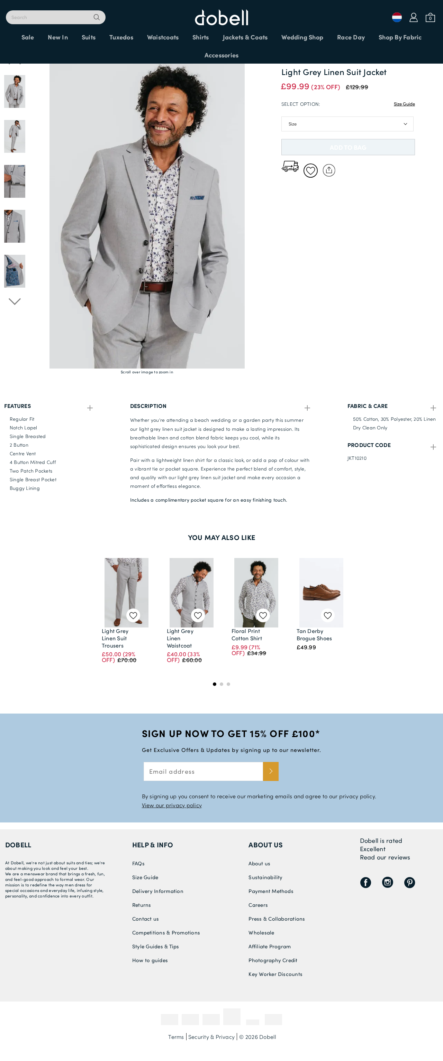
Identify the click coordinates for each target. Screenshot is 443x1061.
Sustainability (265, 877)
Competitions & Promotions (166, 932)
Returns (141, 904)
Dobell (18, 844)
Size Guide (404, 104)
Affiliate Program (269, 946)
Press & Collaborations (276, 918)
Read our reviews (385, 857)
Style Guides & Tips (155, 946)
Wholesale (261, 932)
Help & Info (152, 844)
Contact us (145, 918)
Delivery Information (157, 890)
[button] (14, 226)
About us (265, 844)
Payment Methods (270, 890)
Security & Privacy (211, 1036)
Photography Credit (272, 960)
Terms (176, 1036)
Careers (258, 904)
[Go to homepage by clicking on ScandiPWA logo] (221, 14)
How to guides (150, 960)
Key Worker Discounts (275, 973)
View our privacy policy (172, 805)
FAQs (138, 863)
